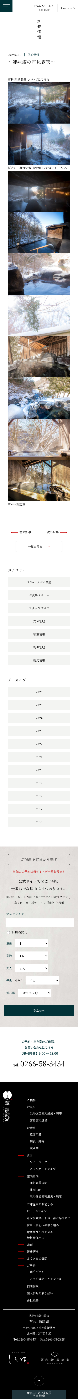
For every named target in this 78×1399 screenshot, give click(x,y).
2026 (39, 692)
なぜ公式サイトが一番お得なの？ (48, 1218)
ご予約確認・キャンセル (46, 1279)
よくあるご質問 (37, 1258)
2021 (39, 757)
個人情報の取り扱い (40, 1293)
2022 (39, 744)
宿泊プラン (37, 1272)
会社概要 (32, 1300)
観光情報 (39, 660)
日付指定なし (19, 932)
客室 (30, 1156)
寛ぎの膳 (35, 1134)
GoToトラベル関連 (39, 582)
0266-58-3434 (44, 7)
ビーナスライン (37, 1211)
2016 (39, 822)
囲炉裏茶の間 (38, 1183)
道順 (30, 1245)
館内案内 (32, 1176)
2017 (39, 809)
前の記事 (25, 532)
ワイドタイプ (38, 1162)
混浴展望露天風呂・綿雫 (46, 1113)
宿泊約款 (32, 1286)
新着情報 (39, 29)
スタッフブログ (39, 608)
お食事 (31, 1128)
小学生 (19, 981)
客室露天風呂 (38, 1120)
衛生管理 (39, 647)
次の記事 (53, 532)
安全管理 (39, 621)
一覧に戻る (35, 546)
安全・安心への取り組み (43, 1225)
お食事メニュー (39, 595)
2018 (39, 796)
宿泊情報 (33, 54)
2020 (39, 770)
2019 (39, 783)
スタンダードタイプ (43, 1169)
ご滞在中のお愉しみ (40, 1204)
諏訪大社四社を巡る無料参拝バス (40, 1235)
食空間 (34, 1148)
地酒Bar (35, 1190)
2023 (39, 731)
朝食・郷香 (37, 1141)
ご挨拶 (31, 1100)
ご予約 (31, 1265)
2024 (39, 718)
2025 (39, 705)
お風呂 (31, 1107)
